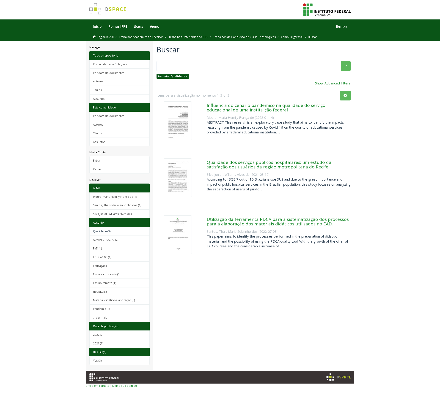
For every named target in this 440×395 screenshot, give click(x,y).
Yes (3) (97, 360)
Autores (98, 81)
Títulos (97, 90)
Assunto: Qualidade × (172, 76)
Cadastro (99, 169)
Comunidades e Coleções (110, 64)
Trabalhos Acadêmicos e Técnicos (141, 37)
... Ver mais (100, 317)
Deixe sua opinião (124, 386)
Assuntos (99, 98)
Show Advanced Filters (333, 83)
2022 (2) (98, 334)
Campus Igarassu (292, 37)
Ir (345, 66)
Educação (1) (101, 266)
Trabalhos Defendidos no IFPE (188, 37)
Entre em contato (97, 386)
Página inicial (105, 37)
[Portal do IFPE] (327, 9)
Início (97, 26)
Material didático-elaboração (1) (114, 300)
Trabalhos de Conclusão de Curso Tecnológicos (244, 37)
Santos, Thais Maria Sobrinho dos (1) (117, 205)
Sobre (138, 26)
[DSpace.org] (338, 377)
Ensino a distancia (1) (107, 274)
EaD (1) (97, 248)
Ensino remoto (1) (104, 283)
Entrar (97, 160)
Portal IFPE (117, 26)
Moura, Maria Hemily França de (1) (115, 196)
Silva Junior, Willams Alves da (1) (114, 214)
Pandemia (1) (101, 309)
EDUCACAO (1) (102, 257)
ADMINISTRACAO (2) (105, 239)
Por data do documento (108, 73)
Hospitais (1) (101, 291)
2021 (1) (98, 343)
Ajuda (154, 26)
